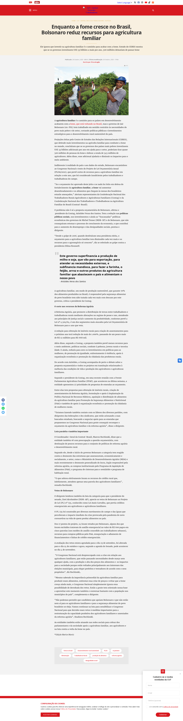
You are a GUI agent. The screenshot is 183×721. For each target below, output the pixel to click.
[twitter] (135, 2)
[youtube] (146, 2)
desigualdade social (91, 660)
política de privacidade (171, 707)
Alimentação (65, 655)
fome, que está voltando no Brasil (86, 124)
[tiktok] (149, 2)
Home (73, 21)
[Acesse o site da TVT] (30, 3)
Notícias (108, 21)
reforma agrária (117, 655)
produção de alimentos (100, 655)
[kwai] (153, 2)
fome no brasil (68, 651)
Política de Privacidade (68, 709)
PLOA (105, 651)
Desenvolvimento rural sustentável (88, 651)
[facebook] (138, 2)
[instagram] (142, 2)
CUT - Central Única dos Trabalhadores (90, 21)
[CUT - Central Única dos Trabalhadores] (91, 10)
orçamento (116, 651)
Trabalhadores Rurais (80, 655)
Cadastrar (163, 715)
